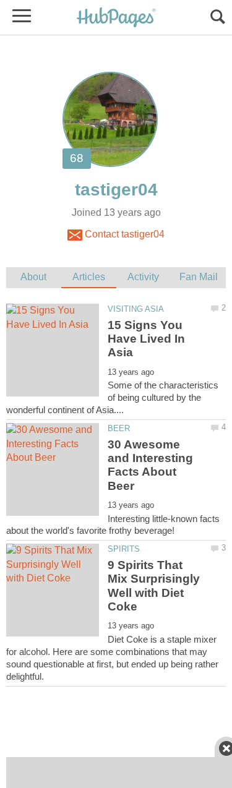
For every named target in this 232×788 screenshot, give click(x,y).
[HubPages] (116, 18)
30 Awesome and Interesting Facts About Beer (150, 465)
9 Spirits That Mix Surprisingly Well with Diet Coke (154, 586)
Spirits (124, 549)
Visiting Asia (136, 309)
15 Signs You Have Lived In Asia (146, 339)
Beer (119, 428)
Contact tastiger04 (123, 234)
